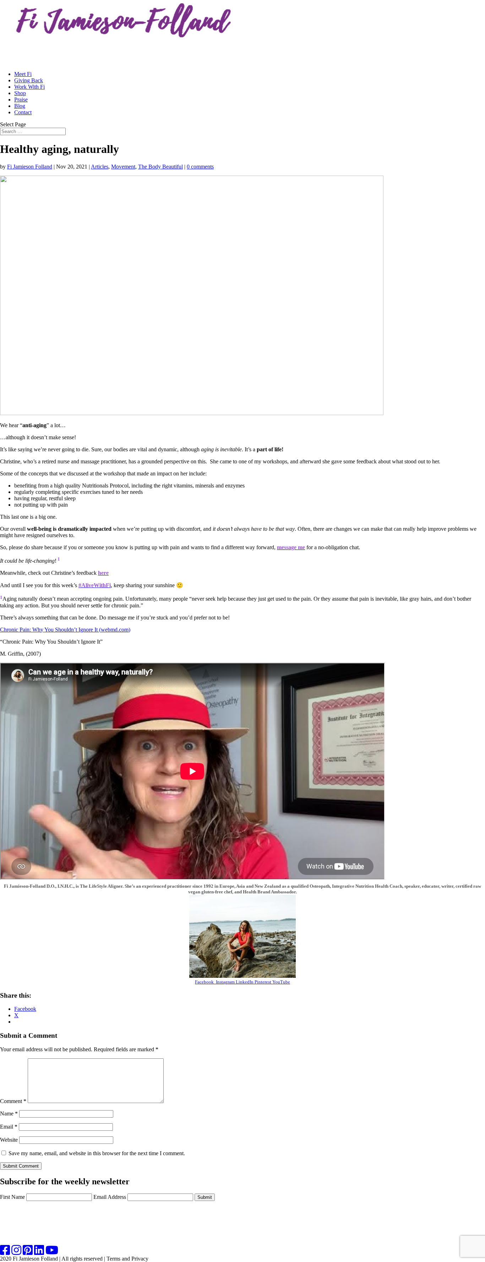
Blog (19, 106)
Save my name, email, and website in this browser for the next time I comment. (97, 1153)
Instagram (225, 982)
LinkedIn (244, 982)
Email (8, 1127)
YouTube (280, 982)
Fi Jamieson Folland (29, 167)
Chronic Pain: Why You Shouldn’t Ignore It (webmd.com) (65, 630)
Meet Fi (23, 74)
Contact (23, 112)
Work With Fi (29, 87)
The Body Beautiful (160, 167)
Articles (99, 167)
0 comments (200, 167)
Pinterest (262, 982)
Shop (20, 93)
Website (9, 1140)
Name (9, 1114)
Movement (123, 167)
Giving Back (28, 80)
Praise (21, 100)
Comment (13, 1101)
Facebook (205, 982)
